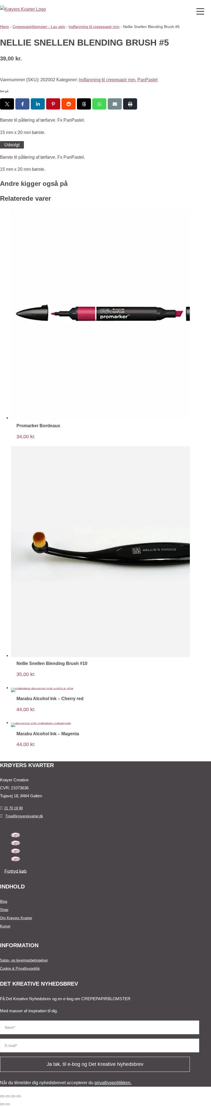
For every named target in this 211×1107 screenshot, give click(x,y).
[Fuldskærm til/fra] (7, 1096)
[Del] (13, 1096)
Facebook (22, 104)
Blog (3, 901)
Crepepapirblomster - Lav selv (39, 26)
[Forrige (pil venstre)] (2, 1104)
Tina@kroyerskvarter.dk (24, 816)
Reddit (69, 104)
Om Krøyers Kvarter (16, 918)
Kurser (5, 926)
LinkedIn (38, 104)
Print (130, 104)
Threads (84, 104)
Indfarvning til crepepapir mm (94, 26)
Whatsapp (99, 104)
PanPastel (147, 79)
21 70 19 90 (13, 808)
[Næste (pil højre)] (7, 1104)
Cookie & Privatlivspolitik (20, 968)
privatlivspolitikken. (113, 1082)
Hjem (4, 26)
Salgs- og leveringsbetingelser (24, 960)
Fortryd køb (15, 871)
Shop (4, 910)
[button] (200, 11)
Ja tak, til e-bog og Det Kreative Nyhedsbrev (95, 1064)
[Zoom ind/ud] (2, 1096)
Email (115, 104)
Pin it (53, 104)
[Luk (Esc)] (18, 1096)
